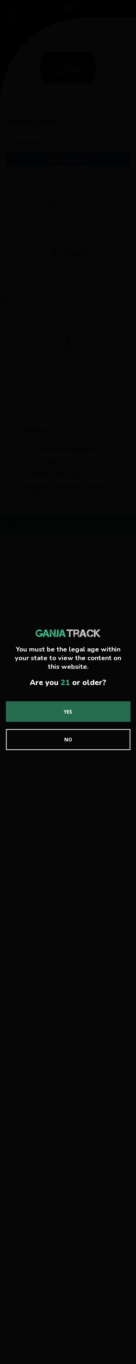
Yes (68, 711)
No (68, 739)
